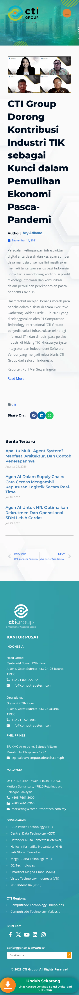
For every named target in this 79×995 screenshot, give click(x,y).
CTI (14, 404)
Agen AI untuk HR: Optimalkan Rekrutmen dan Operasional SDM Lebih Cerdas (36, 512)
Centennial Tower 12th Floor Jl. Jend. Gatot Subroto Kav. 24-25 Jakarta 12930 (35, 668)
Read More (16, 378)
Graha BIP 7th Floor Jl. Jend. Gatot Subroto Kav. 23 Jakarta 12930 (33, 708)
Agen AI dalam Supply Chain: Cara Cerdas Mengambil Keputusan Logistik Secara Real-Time (37, 484)
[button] (34, 415)
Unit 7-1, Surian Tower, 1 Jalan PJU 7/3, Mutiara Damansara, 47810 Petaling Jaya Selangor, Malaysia (34, 786)
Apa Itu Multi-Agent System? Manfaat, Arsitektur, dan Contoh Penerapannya (38, 456)
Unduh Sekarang (43, 981)
